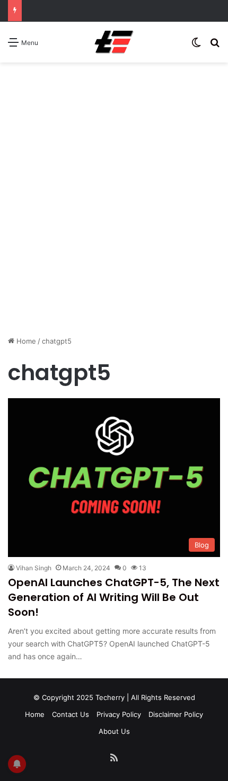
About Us (114, 731)
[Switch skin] (196, 46)
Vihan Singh (33, 568)
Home (25, 341)
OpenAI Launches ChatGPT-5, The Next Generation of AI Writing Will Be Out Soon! (114, 597)
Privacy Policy (119, 714)
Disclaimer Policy (175, 714)
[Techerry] (114, 42)
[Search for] (214, 46)
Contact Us (70, 714)
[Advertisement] (114, 214)
